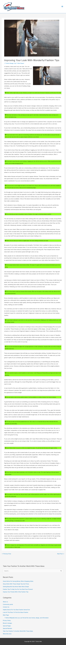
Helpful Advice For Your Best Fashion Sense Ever (16, 609)
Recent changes (7, 623)
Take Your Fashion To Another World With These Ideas (18, 631)
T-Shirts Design (9, 63)
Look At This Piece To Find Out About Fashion (15, 612)
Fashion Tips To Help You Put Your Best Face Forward (18, 589)
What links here (7, 633)
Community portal (8, 604)
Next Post (60, 553)
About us (5, 601)
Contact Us (6, 607)
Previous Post (6, 553)
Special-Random (7, 628)
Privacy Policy (7, 620)
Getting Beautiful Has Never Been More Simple (16, 586)
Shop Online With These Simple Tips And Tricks (16, 584)
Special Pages (7, 626)
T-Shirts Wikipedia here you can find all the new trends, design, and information (27, 617)
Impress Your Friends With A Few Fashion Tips (15, 592)
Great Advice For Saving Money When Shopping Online (18, 581)
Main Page (6, 615)
